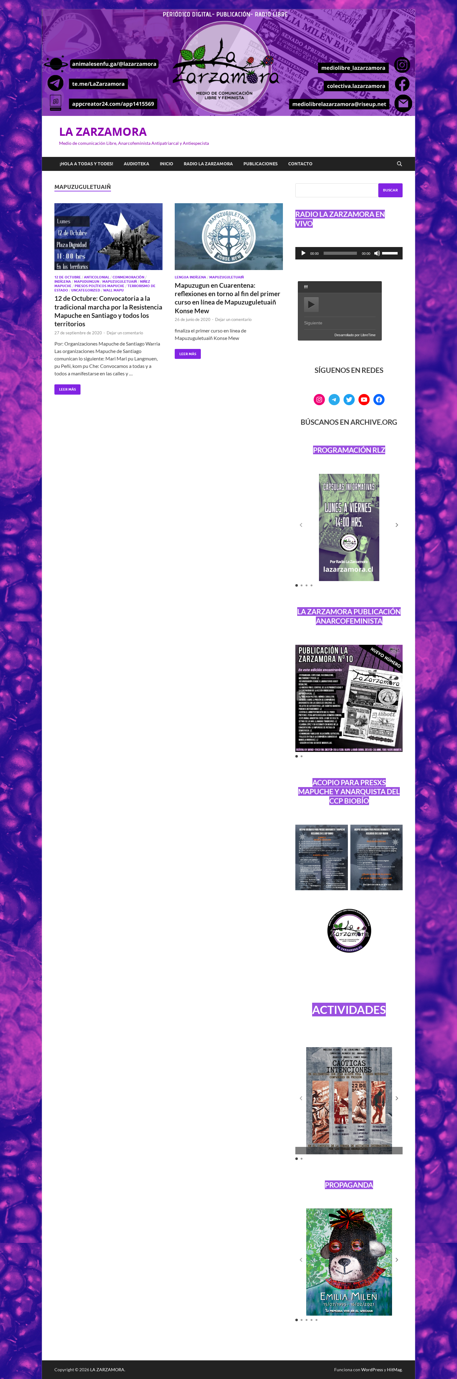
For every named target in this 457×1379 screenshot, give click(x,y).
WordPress (372, 1369)
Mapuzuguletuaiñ (119, 281)
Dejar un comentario (125, 332)
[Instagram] (319, 399)
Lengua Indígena (190, 277)
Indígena (62, 281)
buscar (390, 190)
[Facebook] (379, 399)
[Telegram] (334, 399)
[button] (397, 525)
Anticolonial (96, 277)
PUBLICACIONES (260, 163)
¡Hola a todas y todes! (86, 163)
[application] (349, 253)
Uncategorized (85, 290)
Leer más (65, 388)
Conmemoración (128, 277)
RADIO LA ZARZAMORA (208, 163)
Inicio (166, 163)
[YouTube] (364, 399)
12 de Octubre (67, 277)
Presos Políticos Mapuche (99, 286)
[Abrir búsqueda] (399, 164)
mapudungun (86, 281)
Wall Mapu (113, 290)
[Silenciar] (377, 253)
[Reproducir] (303, 253)
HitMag (394, 1369)
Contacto (300, 163)
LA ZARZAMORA (103, 131)
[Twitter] (349, 399)
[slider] (390, 252)
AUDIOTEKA (136, 163)
